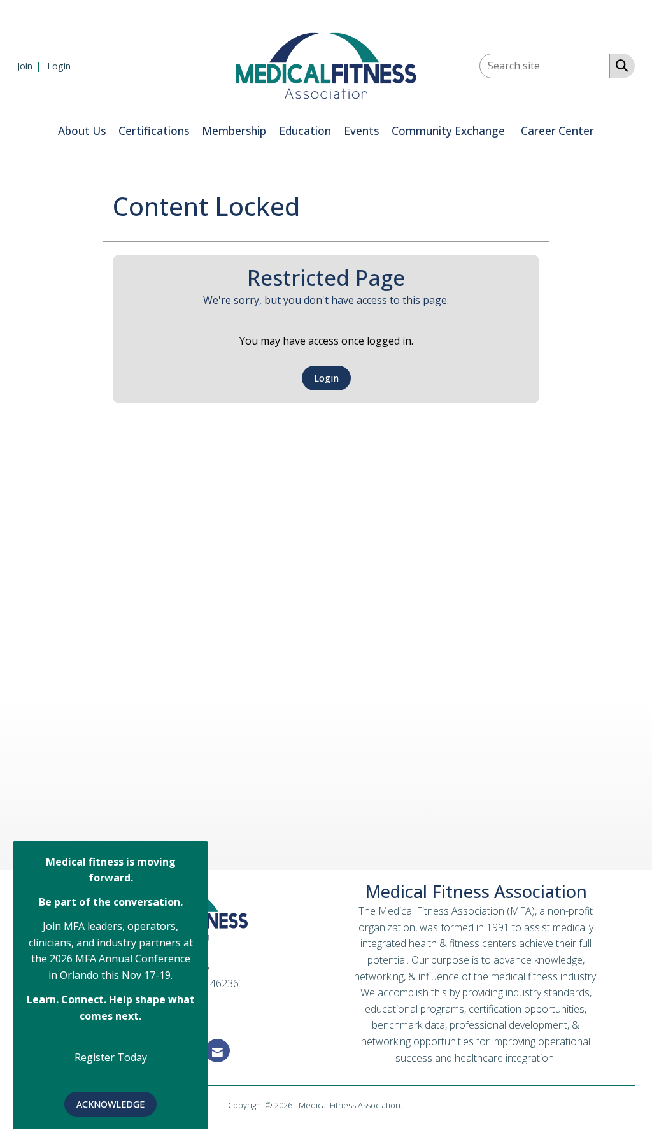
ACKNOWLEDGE (110, 1104)
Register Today (110, 1057)
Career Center (557, 131)
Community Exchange (448, 131)
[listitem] (31, 66)
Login (326, 378)
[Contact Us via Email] (217, 1050)
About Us (82, 131)
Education (305, 131)
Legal (414, 1105)
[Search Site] (619, 65)
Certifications (153, 131)
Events (361, 131)
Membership (234, 131)
